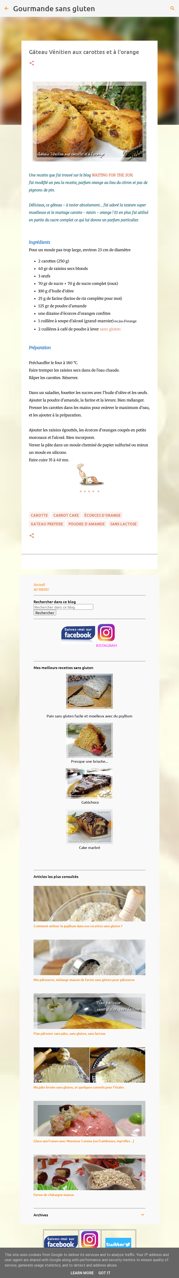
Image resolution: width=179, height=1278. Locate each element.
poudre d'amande (87, 523)
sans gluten (110, 329)
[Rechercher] (101, 8)
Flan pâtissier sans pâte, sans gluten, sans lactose (70, 1033)
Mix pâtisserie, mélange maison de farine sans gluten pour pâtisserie (84, 979)
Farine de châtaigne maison (54, 1194)
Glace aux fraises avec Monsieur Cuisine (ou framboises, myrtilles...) (84, 1141)
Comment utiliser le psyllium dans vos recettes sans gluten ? (78, 926)
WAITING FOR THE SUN (112, 175)
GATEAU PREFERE (47, 523)
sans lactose (123, 523)
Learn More (82, 1273)
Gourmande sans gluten (54, 8)
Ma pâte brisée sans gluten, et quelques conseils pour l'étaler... (80, 1087)
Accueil (39, 585)
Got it (104, 1273)
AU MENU (41, 589)
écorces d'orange (102, 515)
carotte (39, 515)
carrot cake (66, 515)
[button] (31, 63)
